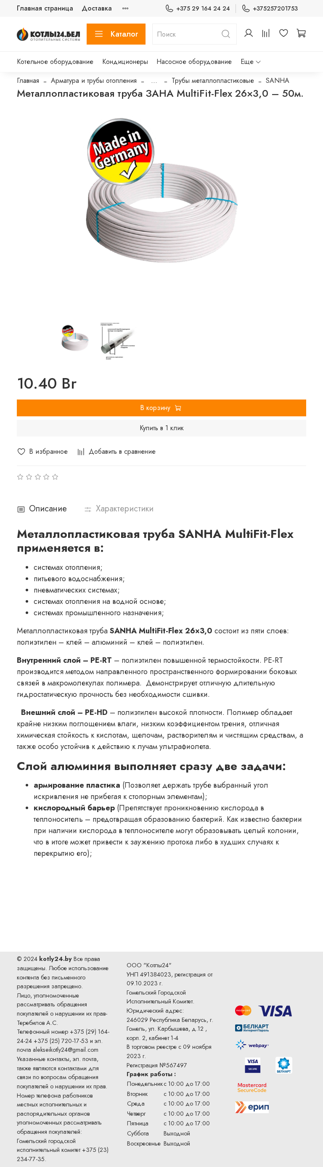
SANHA (277, 80)
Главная (28, 80)
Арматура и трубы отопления (94, 80)
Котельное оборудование (55, 61)
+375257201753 (275, 8)
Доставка (97, 8)
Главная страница (45, 8)
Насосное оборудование (194, 61)
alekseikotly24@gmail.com (65, 1049)
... (154, 81)
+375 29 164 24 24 (203, 8)
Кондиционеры (125, 61)
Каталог (124, 34)
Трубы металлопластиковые (213, 80)
